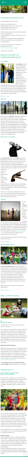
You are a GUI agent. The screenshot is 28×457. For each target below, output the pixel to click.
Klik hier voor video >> (6, 96)
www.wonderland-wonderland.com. (8, 359)
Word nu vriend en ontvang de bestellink (9, 47)
